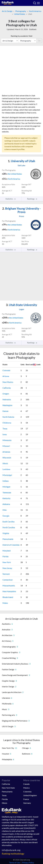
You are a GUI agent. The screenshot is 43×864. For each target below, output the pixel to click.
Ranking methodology (13, 853)
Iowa (5, 434)
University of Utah (21, 161)
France (26, 799)
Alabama (6, 504)
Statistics (9, 199)
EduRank (32, 29)
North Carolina (9, 527)
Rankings (31, 199)
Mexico (26, 788)
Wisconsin (7, 457)
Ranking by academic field (21, 36)
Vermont (6, 574)
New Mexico (8, 382)
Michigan (6, 487)
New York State (8, 788)
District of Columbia (11, 545)
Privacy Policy (28, 862)
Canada (26, 784)
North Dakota (8, 417)
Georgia (6, 516)
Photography (20, 11)
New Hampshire (9, 591)
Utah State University (21, 305)
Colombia (27, 791)
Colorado (6, 370)
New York (7, 562)
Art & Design (7, 11)
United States (19, 14)
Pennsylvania (8, 539)
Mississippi (7, 475)
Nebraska (7, 399)
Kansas (5, 411)
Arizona (6, 376)
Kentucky (6, 498)
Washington (7, 405)
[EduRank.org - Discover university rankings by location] (8, 3)
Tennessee (7, 492)
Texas (5, 428)
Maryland (7, 550)
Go (39, 40)
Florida (5, 556)
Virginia (6, 533)
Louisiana (6, 469)
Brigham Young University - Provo (21, 210)
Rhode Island (8, 597)
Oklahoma (7, 423)
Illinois (5, 463)
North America (35, 11)
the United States (15, 174)
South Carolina (8, 521)
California (7, 388)
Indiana (5, 481)
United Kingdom (30, 795)
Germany (27, 803)
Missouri (6, 446)
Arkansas (6, 452)
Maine (5, 603)
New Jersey (7, 568)
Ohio (5, 510)
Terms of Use (14, 862)
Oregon (6, 393)
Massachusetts (9, 585)
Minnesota (7, 440)
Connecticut (8, 580)
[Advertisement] (21, 70)
